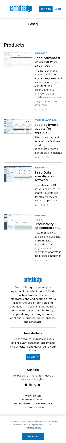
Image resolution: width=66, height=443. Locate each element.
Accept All (33, 436)
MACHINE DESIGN (45, 403)
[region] (33, 429)
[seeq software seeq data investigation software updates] (18, 174)
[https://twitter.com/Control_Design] (34, 384)
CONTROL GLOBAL (22, 403)
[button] (6, 9)
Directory (40, 53)
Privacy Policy (34, 427)
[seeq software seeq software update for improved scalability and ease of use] (18, 126)
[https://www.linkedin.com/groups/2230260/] (30, 384)
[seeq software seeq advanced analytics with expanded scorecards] (18, 59)
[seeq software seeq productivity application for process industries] (18, 222)
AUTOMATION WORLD (33, 399)
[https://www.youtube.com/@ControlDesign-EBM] (39, 384)
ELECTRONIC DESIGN (33, 407)
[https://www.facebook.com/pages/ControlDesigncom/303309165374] (26, 384)
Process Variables (45, 120)
